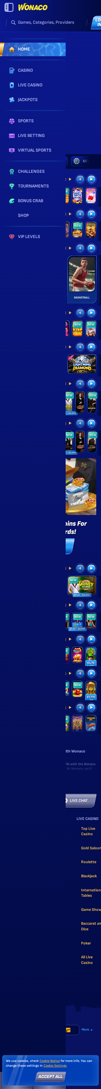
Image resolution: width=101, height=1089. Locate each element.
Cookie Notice (50, 1061)
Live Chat (79, 800)
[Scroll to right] (89, 161)
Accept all (50, 1076)
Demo (82, 372)
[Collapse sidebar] (8, 7)
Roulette (88, 861)
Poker (86, 943)
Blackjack (89, 876)
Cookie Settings (55, 1066)
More (85, 1029)
